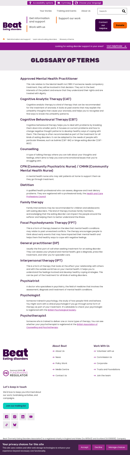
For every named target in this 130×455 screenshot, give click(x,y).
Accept (84, 447)
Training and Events (66, 10)
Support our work (69, 18)
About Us (85, 10)
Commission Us (104, 357)
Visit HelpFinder (115, 46)
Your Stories (46, 10)
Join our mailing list (16, 405)
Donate (120, 25)
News (58, 357)
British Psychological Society (62, 310)
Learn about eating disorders (45, 39)
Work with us (37, 27)
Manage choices (117, 447)
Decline (98, 447)
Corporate (102, 363)
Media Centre (62, 369)
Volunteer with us (105, 351)
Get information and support (39, 20)
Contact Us (61, 375)
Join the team (104, 375)
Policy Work (61, 363)
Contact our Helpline (103, 25)
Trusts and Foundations (108, 369)
